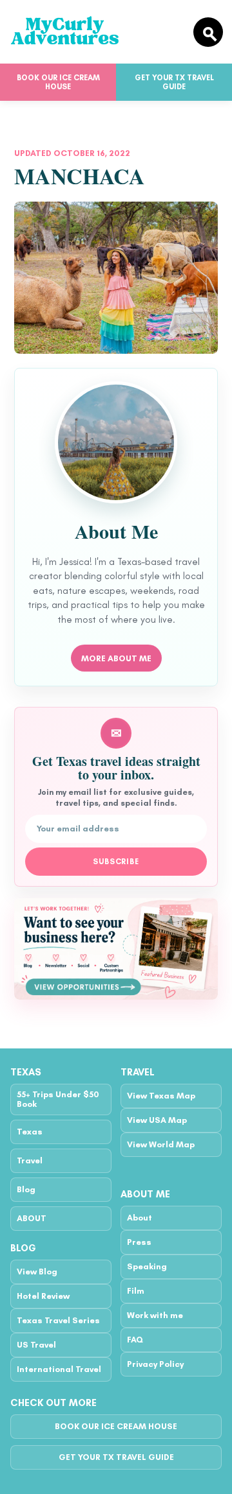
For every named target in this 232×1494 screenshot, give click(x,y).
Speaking (147, 1266)
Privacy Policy (155, 1364)
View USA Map (157, 1120)
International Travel (59, 1369)
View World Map (161, 1144)
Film (135, 1291)
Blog (26, 1189)
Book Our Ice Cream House (58, 82)
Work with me (155, 1315)
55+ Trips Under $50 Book (58, 1099)
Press (139, 1242)
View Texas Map (161, 1095)
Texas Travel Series (58, 1320)
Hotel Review (43, 1296)
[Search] (208, 32)
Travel (30, 1160)
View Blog (37, 1271)
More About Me (116, 658)
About (139, 1217)
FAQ (135, 1339)
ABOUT (31, 1218)
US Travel (36, 1345)
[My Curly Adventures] (96, 32)
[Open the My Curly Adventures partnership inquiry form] (116, 949)
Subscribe (116, 861)
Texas (30, 1131)
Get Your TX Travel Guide (174, 82)
